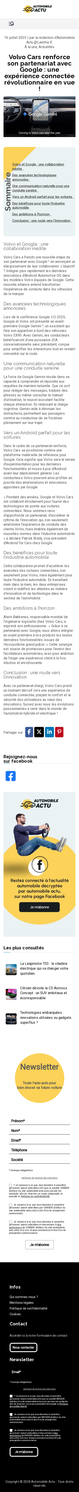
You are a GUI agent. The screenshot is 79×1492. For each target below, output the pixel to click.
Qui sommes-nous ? (24, 1297)
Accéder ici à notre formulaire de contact (39, 1335)
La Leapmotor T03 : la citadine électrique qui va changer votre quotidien (44, 968)
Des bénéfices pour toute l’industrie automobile (38, 205)
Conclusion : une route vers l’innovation (42, 221)
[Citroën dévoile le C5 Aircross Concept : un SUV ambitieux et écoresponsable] (10, 993)
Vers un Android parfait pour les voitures (43, 197)
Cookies (15, 1314)
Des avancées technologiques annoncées (34, 177)
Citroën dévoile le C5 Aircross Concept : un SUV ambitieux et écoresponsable (43, 993)
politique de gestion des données (39, 1177)
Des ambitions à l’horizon (31, 214)
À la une (31, 47)
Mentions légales (22, 1302)
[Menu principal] (11, 24)
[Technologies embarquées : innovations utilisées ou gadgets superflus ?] (10, 1017)
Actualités (46, 47)
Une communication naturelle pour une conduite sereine (40, 188)
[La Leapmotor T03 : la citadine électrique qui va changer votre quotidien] (10, 968)
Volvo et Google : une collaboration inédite (38, 166)
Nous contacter (23, 1347)
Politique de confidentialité (35, 1196)
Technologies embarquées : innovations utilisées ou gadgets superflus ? (45, 1017)
